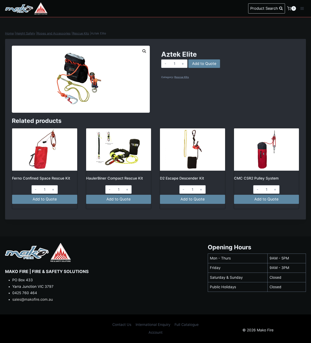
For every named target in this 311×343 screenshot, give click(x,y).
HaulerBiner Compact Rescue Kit (114, 178)
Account (155, 332)
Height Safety (25, 33)
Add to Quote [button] (45, 199)
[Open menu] (302, 8)
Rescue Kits (81, 33)
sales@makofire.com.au (32, 299)
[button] (144, 51)
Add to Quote (204, 63)
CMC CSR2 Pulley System (256, 178)
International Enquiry (153, 324)
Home (9, 33)
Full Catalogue (187, 324)
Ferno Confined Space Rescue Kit (41, 178)
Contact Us (121, 324)
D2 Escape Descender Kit (182, 178)
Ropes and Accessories (54, 33)
